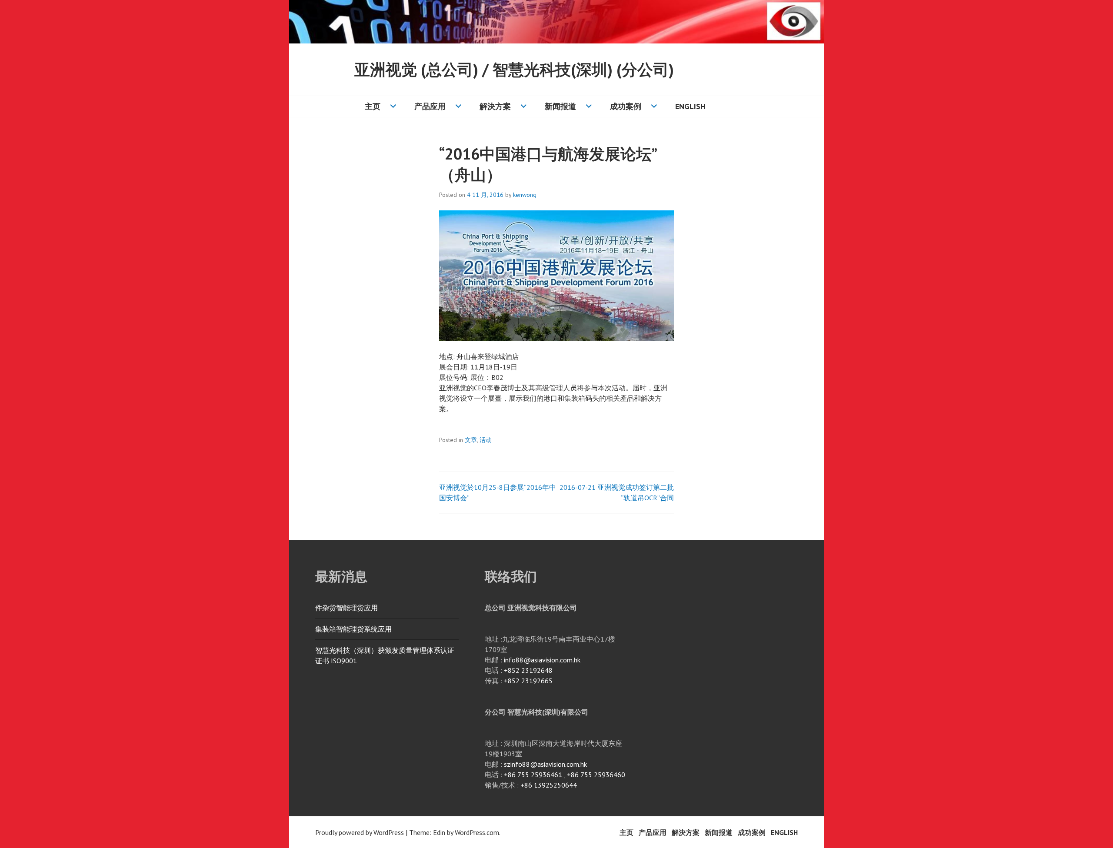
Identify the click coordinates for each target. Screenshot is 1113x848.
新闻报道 (560, 106)
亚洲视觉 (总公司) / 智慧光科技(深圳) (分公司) (514, 69)
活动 (486, 440)
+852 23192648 (528, 670)
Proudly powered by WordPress (359, 832)
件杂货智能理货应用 (346, 607)
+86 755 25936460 (596, 774)
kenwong (525, 195)
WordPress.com (477, 832)
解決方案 (495, 106)
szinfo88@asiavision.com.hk (545, 764)
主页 (372, 106)
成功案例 (625, 106)
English (690, 106)
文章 (471, 440)
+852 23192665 (528, 680)
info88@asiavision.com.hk (542, 659)
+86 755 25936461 (533, 774)
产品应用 (430, 106)
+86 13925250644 (548, 785)
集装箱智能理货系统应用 (353, 629)
